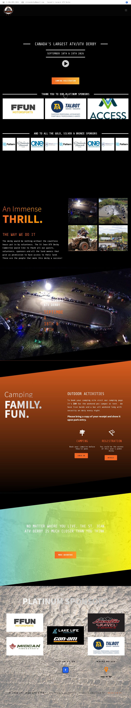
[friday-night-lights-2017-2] (82, 211)
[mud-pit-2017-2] (113, 211)
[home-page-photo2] (113, 238)
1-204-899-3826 (12, 2)
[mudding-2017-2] (82, 238)
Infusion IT (114, 693)
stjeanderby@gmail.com (34, 2)
